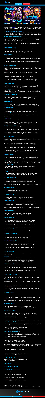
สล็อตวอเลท (22, 90)
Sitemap (38, 1)
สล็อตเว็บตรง (33, 1)
